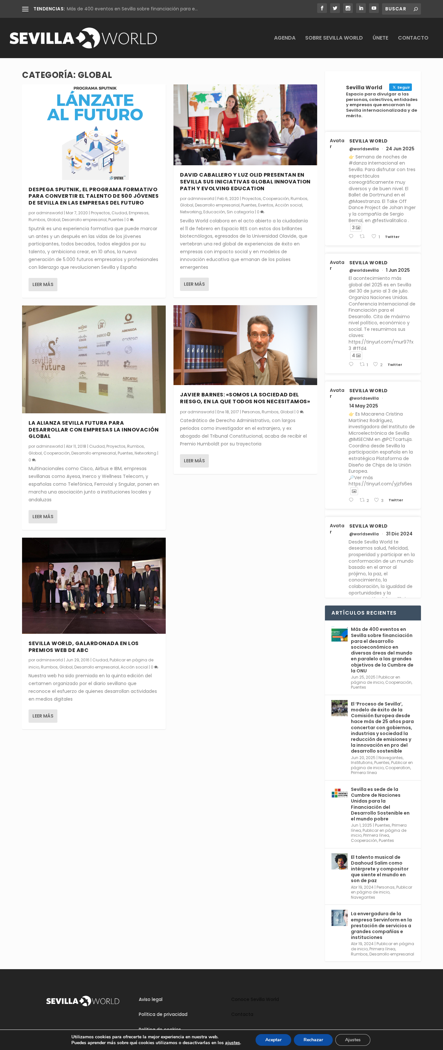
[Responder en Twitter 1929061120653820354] (352, 364)
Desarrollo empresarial (84, 219)
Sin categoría (240, 212)
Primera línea (364, 772)
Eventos (265, 205)
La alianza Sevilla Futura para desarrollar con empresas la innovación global (94, 429)
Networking (145, 453)
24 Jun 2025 (400, 148)
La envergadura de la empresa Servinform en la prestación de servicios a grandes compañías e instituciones (381, 925)
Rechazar (313, 1040)
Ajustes (353, 1040)
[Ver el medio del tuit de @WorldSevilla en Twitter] (354, 491)
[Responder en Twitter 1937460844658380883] (352, 236)
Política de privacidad (163, 1014)
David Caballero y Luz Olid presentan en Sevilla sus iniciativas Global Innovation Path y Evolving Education (245, 181)
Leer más (43, 284)
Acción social (134, 667)
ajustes (232, 1043)
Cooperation (397, 767)
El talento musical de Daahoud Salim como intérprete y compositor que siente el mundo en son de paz (380, 869)
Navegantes (390, 757)
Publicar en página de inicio (375, 679)
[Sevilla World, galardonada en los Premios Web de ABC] (94, 585)
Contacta (242, 1014)
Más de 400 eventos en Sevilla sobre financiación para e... (132, 9)
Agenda (284, 38)
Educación (214, 212)
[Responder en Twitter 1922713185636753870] (352, 500)
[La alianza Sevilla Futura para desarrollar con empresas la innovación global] (94, 359)
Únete (380, 38)
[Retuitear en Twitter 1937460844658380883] (364, 236)
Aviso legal (150, 999)
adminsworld (49, 213)
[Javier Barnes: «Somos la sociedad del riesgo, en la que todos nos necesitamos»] (245, 345)
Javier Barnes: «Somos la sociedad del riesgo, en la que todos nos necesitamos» (245, 398)
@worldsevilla (364, 149)
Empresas (139, 213)
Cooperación (56, 453)
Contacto (413, 38)
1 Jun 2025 (398, 270)
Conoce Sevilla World (255, 999)
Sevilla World (368, 141)
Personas (251, 412)
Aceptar (273, 1040)
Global (53, 219)
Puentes (116, 219)
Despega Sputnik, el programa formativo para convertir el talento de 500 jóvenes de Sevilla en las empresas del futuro (94, 196)
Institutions (362, 762)
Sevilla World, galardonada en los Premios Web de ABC (84, 647)
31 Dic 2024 (399, 534)
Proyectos (100, 213)
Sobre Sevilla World (334, 38)
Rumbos (37, 219)
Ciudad (119, 213)
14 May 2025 (363, 406)
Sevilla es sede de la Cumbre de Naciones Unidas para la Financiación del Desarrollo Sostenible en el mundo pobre (380, 804)
